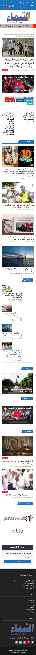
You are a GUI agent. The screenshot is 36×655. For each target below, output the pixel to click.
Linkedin (28, 100)
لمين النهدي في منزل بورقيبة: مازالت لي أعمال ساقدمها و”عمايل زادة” (12, 295)
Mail (29, 103)
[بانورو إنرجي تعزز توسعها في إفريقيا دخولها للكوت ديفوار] (18, 256)
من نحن (31, 600)
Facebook (28, 97)
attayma (30, 178)
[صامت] (30, 422)
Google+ (9, 97)
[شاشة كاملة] (32, 422)
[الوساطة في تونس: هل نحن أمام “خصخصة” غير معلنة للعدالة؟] (17, 446)
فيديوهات (26, 34)
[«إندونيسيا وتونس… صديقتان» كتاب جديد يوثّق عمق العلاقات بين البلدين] (18, 224)
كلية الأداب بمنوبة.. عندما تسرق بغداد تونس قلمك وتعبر (18, 390)
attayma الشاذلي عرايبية (26, 70)
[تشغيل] (3, 422)
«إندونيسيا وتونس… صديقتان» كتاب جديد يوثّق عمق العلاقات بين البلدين (12, 315)
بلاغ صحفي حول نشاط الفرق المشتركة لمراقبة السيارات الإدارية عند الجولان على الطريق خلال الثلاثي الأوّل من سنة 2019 (8, 123)
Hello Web (21, 652)
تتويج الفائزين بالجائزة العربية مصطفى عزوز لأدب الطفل (28, 117)
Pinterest (9, 100)
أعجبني (4, 70)
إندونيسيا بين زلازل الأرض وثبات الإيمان (19, 495)
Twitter (18, 97)
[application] (17, 415)
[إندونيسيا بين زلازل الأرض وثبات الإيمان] (17, 479)
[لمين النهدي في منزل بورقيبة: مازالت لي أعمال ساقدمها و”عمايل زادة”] (18, 192)
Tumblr (19, 100)
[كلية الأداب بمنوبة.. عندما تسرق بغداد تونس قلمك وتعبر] (17, 383)
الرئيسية (32, 34)
